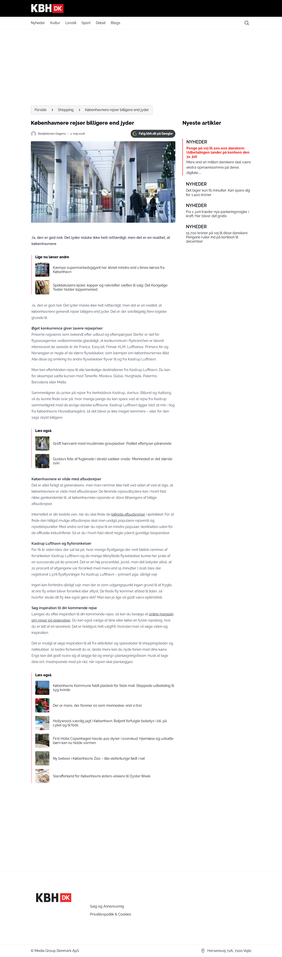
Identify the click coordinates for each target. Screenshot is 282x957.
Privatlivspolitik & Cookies (110, 914)
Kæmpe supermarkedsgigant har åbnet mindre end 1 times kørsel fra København (109, 270)
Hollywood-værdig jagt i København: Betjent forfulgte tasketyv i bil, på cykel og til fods (110, 723)
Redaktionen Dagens (52, 133)
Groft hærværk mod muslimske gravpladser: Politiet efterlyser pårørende (112, 443)
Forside (40, 110)
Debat (101, 23)
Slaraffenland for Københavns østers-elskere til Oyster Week (101, 776)
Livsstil (70, 23)
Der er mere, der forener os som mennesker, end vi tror (97, 705)
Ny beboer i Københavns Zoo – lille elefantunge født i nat (99, 758)
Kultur (55, 23)
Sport (86, 23)
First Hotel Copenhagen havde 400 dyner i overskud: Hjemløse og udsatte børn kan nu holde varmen (113, 741)
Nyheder (38, 23)
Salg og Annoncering (107, 906)
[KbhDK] (141, 8)
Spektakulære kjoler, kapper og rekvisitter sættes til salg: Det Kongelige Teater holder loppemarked (110, 287)
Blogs (115, 23)
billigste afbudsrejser (128, 514)
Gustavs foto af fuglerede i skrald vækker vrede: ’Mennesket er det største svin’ (112, 461)
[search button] (246, 23)
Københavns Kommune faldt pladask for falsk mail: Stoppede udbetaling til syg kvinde (113, 688)
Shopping (66, 110)
